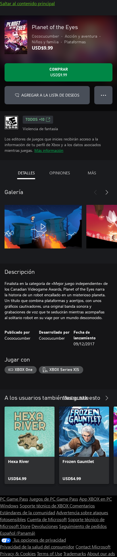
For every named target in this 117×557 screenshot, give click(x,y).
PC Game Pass (14, 499)
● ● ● (103, 95)
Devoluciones (45, 526)
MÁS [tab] (92, 173)
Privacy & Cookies (18, 553)
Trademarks (74, 553)
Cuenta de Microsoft (47, 519)
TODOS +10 (35, 120)
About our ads (101, 553)
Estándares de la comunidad (27, 512)
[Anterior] (95, 192)
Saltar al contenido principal (27, 3)
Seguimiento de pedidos (83, 526)
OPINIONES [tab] (59, 173)
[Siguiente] (106, 192)
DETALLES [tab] (26, 173)
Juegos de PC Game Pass (53, 499)
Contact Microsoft (93, 547)
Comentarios (82, 506)
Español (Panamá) (17, 533)
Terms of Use (49, 553)
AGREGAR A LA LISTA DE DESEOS (50, 95)
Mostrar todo (76, 397)
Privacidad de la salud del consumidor (37, 547)
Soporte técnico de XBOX (45, 506)
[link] (30, 445)
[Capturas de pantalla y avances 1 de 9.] (43, 226)
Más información (48, 150)
